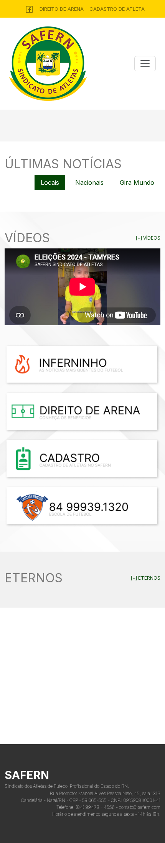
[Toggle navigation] (145, 63)
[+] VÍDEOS (148, 238)
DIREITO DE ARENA (62, 9)
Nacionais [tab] (89, 182)
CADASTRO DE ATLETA (117, 9)
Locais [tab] (50, 182)
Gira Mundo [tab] (137, 182)
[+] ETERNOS (145, 578)
